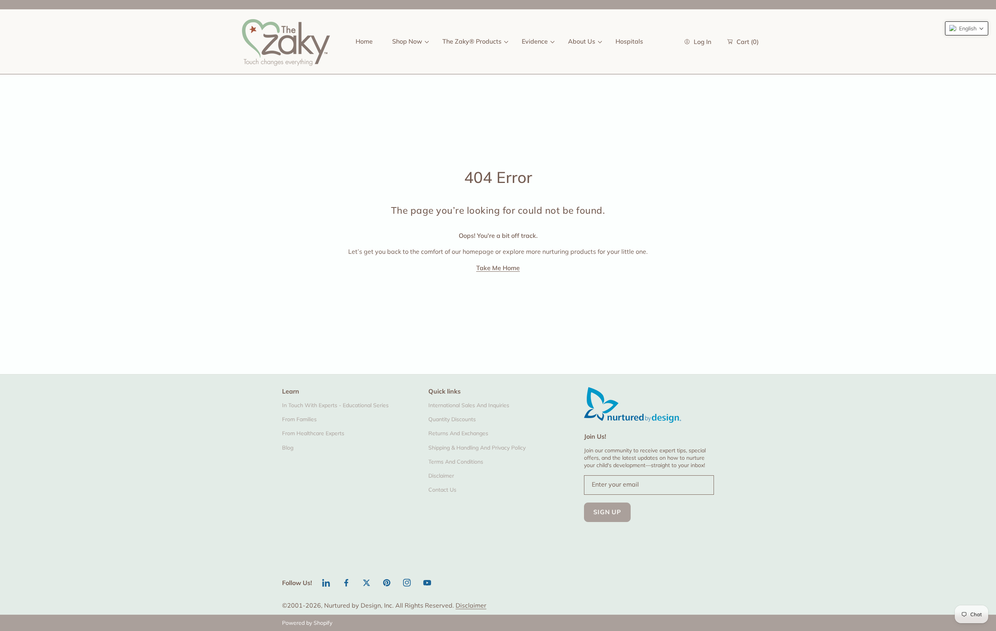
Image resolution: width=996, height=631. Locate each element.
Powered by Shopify (307, 622)
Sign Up (607, 512)
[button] (966, 28)
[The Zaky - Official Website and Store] (286, 41)
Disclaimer (471, 605)
